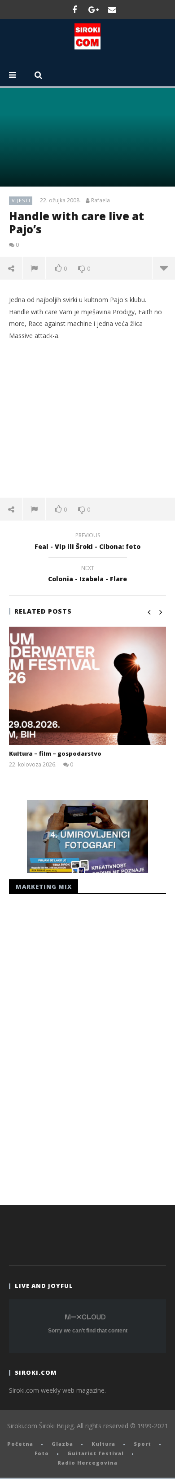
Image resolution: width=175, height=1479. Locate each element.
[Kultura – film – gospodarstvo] (87, 686)
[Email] (112, 9)
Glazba (62, 1443)
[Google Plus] (93, 9)
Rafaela (100, 200)
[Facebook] (74, 9)
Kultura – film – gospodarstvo (55, 753)
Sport (142, 1443)
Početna (20, 1443)
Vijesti (21, 200)
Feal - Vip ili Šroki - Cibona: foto (87, 542)
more (163, 268)
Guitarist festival (95, 1453)
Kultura (103, 1443)
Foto (42, 1453)
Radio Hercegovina (87, 1462)
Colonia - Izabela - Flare (87, 575)
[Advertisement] (87, 419)
